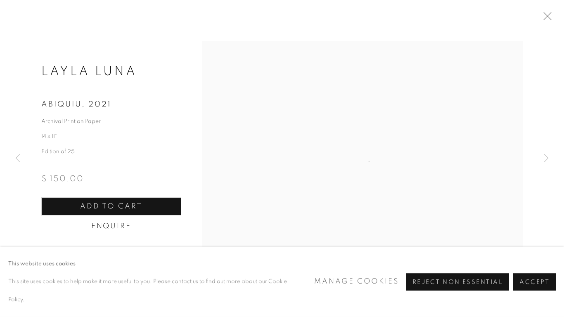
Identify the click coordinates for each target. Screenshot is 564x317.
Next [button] (546, 158)
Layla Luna (89, 71)
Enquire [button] (111, 226)
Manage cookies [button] (356, 281)
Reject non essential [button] (457, 282)
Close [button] (545, 18)
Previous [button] (18, 158)
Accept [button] (534, 282)
